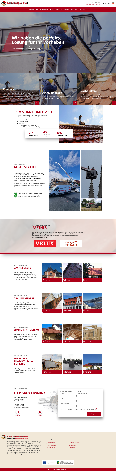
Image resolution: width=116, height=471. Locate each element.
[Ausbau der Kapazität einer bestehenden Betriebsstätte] (58, 464)
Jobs (76, 9)
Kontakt (83, 9)
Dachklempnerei (51, 445)
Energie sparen (50, 442)
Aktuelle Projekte (74, 442)
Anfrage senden (94, 414)
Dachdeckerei (50, 447)
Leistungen (44, 9)
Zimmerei (49, 444)
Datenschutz (73, 447)
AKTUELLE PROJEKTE (56, 9)
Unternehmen (33, 9)
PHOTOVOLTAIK (68, 9)
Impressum (72, 445)
